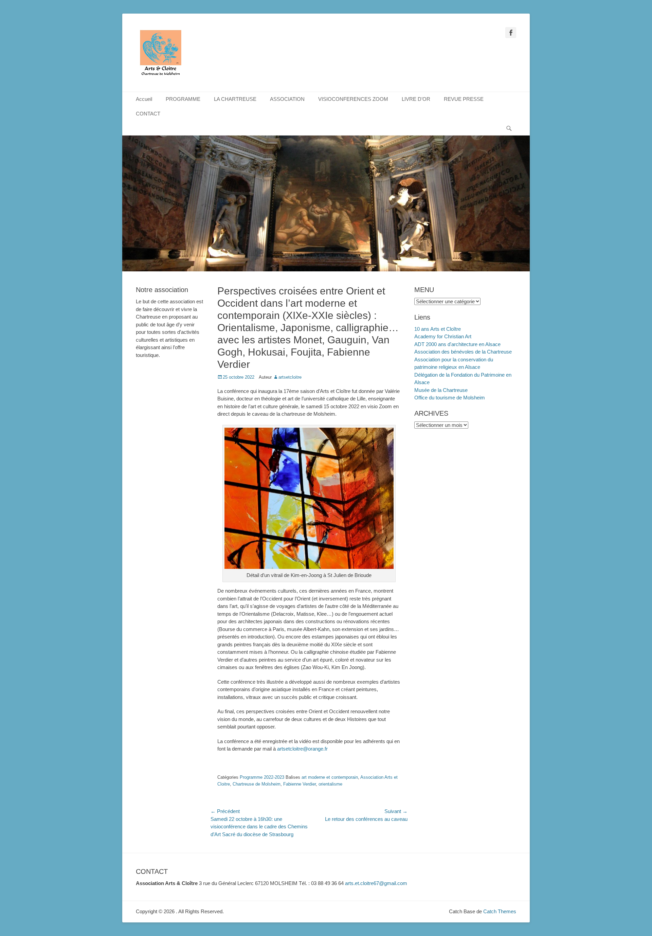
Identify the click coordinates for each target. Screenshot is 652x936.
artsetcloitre (290, 377)
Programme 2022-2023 (262, 777)
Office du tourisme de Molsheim (449, 397)
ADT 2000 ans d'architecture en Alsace (457, 344)
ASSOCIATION (287, 99)
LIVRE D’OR (416, 99)
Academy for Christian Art (442, 336)
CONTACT (148, 113)
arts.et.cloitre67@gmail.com (376, 883)
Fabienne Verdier (299, 784)
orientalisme (330, 784)
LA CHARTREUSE (235, 99)
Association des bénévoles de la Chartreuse (463, 352)
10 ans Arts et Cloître (437, 329)
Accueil (144, 99)
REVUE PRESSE (464, 99)
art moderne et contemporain (330, 777)
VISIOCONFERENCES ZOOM (353, 99)
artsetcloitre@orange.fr (302, 749)
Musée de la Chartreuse (441, 390)
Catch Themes (499, 911)
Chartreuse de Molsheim (256, 784)
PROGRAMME (183, 99)
